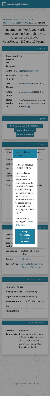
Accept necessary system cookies (25, 236)
